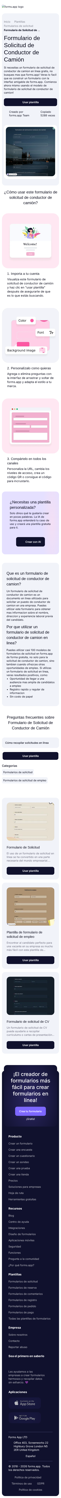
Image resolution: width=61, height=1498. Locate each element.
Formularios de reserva (22, 1287)
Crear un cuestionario (21, 1155)
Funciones (14, 1252)
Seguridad (14, 1246)
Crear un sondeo (18, 1162)
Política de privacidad (28, 1477)
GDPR (40, 1483)
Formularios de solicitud (18, 772)
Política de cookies (30, 1489)
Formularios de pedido (22, 1306)
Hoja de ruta (16, 1193)
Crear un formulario (20, 1143)
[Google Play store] (26, 1418)
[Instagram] (18, 1364)
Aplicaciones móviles (21, 1240)
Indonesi (31, 1428)
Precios (13, 1180)
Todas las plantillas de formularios (29, 1318)
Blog (11, 1215)
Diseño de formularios (22, 1234)
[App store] (26, 1403)
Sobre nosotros (17, 1334)
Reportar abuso (17, 1347)
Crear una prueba (19, 1168)
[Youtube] (32, 1364)
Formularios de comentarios (25, 1293)
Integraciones (16, 1228)
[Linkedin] (11, 1364)
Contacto (14, 1340)
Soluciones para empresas (24, 1186)
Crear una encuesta (20, 1149)
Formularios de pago (21, 1312)
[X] (25, 1364)
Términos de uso (22, 1483)
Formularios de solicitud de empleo (24, 780)
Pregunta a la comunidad (23, 1258)
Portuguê (31, 1434)
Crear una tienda (18, 1174)
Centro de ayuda (18, 1221)
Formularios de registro (22, 1300)
